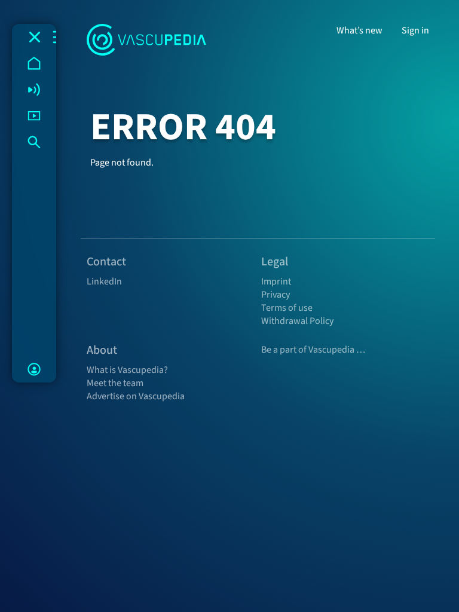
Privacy (275, 294)
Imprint (276, 281)
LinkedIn (104, 281)
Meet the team (115, 383)
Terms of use (287, 307)
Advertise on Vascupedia (136, 396)
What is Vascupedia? (127, 370)
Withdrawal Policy (297, 321)
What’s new (359, 30)
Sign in (415, 30)
